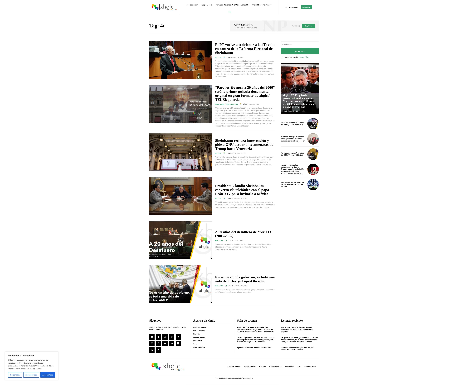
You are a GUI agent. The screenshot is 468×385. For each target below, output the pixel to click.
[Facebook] (158, 337)
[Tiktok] (178, 337)
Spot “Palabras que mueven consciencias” (254, 348)
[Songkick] (158, 350)
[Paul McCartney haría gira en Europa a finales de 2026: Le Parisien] (313, 184)
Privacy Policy (304, 57)
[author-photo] (224, 57)
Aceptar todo (47, 375)
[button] (229, 12)
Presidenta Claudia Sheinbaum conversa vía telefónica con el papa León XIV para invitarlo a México (242, 190)
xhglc (229, 57)
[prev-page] (310, 67)
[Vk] (165, 343)
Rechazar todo (31, 375)
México (218, 57)
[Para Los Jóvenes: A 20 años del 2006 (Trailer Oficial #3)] (313, 123)
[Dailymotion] (178, 343)
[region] (31, 366)
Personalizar (15, 375)
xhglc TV (219, 241)
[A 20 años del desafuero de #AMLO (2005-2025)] (180, 240)
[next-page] (314, 67)
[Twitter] (152, 343)
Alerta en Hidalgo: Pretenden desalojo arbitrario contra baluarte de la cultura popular (293, 139)
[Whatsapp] (171, 337)
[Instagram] (165, 337)
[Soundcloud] (171, 343)
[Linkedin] (152, 350)
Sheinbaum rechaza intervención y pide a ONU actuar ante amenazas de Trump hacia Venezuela (244, 144)
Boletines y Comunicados (226, 104)
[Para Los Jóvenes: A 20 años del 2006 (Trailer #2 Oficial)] (313, 154)
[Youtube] (152, 337)
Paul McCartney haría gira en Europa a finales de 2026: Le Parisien (292, 184)
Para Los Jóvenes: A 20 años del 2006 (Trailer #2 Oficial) (292, 154)
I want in (298, 51)
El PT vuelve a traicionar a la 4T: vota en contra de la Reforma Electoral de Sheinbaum (244, 49)
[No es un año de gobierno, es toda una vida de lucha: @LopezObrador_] (180, 284)
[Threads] (158, 343)
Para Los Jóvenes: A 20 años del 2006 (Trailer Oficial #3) (292, 124)
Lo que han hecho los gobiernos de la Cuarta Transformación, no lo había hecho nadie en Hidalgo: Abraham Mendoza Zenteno (292, 169)
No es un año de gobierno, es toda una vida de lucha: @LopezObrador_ (245, 279)
